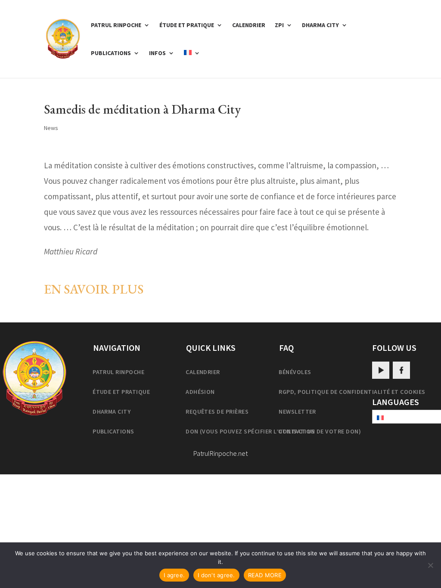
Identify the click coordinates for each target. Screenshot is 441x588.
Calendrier (248, 25)
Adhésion (200, 392)
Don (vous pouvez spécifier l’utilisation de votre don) (273, 431)
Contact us (297, 431)
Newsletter (297, 411)
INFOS (157, 53)
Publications (111, 53)
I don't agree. (216, 575)
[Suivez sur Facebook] (401, 370)
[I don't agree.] (430, 565)
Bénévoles (295, 372)
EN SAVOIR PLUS (93, 289)
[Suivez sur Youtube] (380, 370)
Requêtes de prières (217, 411)
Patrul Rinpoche (116, 25)
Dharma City (320, 25)
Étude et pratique (186, 25)
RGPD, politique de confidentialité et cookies (352, 392)
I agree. (174, 575)
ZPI (279, 25)
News (51, 128)
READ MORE (265, 575)
